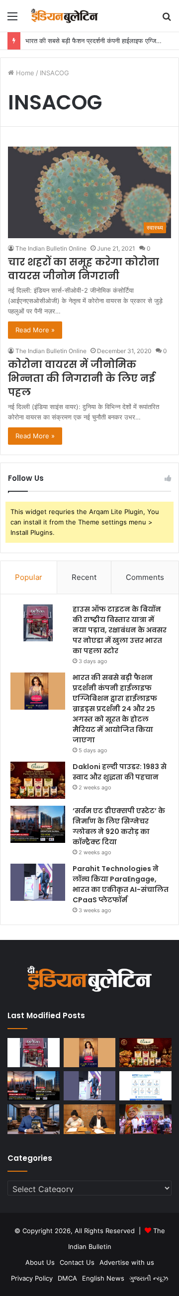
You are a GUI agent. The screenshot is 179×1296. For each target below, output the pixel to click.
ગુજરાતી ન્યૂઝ (148, 1278)
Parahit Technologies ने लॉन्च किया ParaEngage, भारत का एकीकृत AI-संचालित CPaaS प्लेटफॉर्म (121, 884)
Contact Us (77, 1262)
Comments (145, 577)
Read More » (35, 330)
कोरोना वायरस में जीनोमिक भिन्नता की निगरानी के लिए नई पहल (81, 378)
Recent (84, 577)
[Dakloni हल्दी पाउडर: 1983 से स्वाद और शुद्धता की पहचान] (37, 780)
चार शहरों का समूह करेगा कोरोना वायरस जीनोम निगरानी (83, 269)
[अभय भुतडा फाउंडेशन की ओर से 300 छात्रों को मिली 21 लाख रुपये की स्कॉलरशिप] (145, 1119)
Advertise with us (126, 1262)
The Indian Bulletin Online (51, 248)
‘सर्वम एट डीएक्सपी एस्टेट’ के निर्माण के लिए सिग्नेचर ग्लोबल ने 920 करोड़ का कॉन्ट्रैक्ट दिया (119, 826)
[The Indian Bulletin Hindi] (64, 16)
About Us (40, 1262)
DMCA (67, 1278)
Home (24, 73)
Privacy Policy (32, 1278)
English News (103, 1278)
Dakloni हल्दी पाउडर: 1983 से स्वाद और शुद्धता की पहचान (120, 772)
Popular (28, 577)
